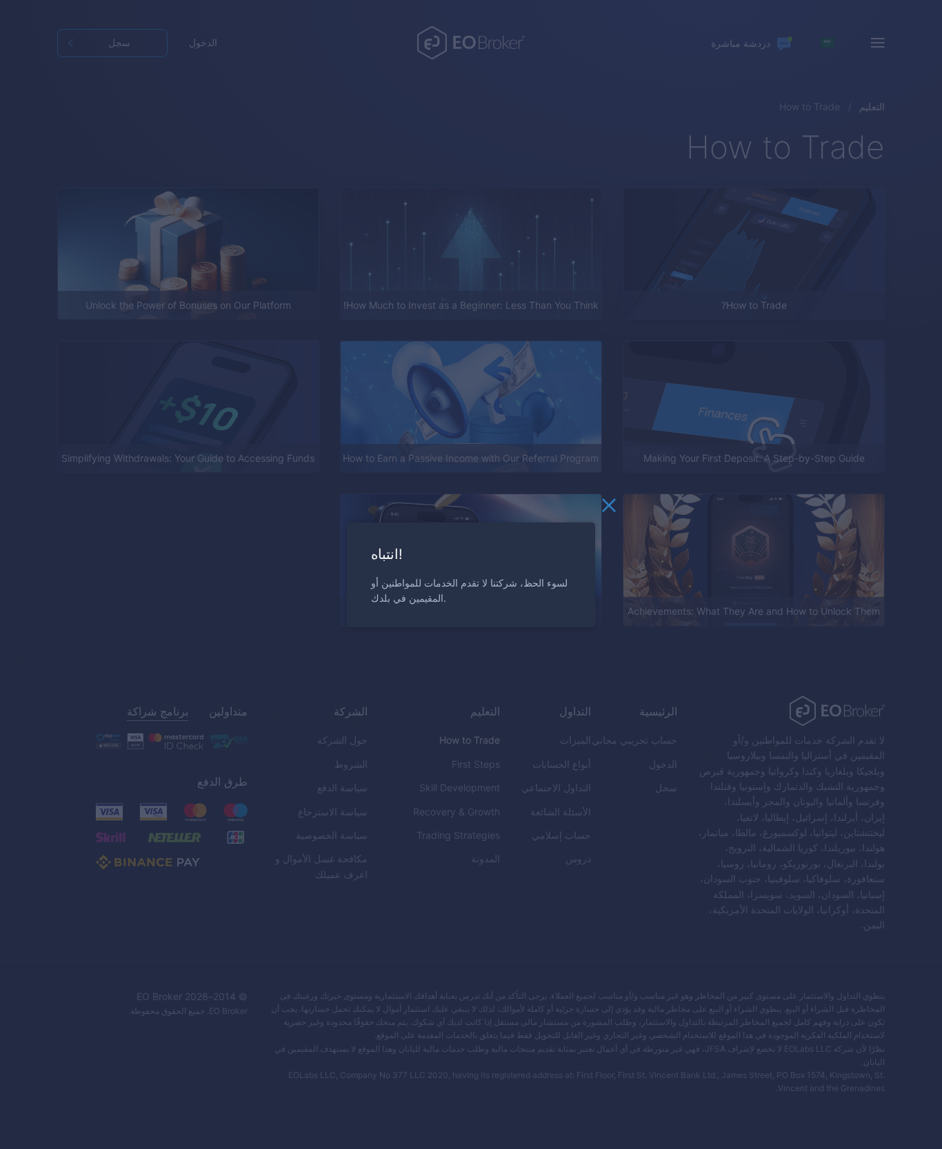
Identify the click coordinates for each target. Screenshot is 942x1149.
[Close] (609, 508)
